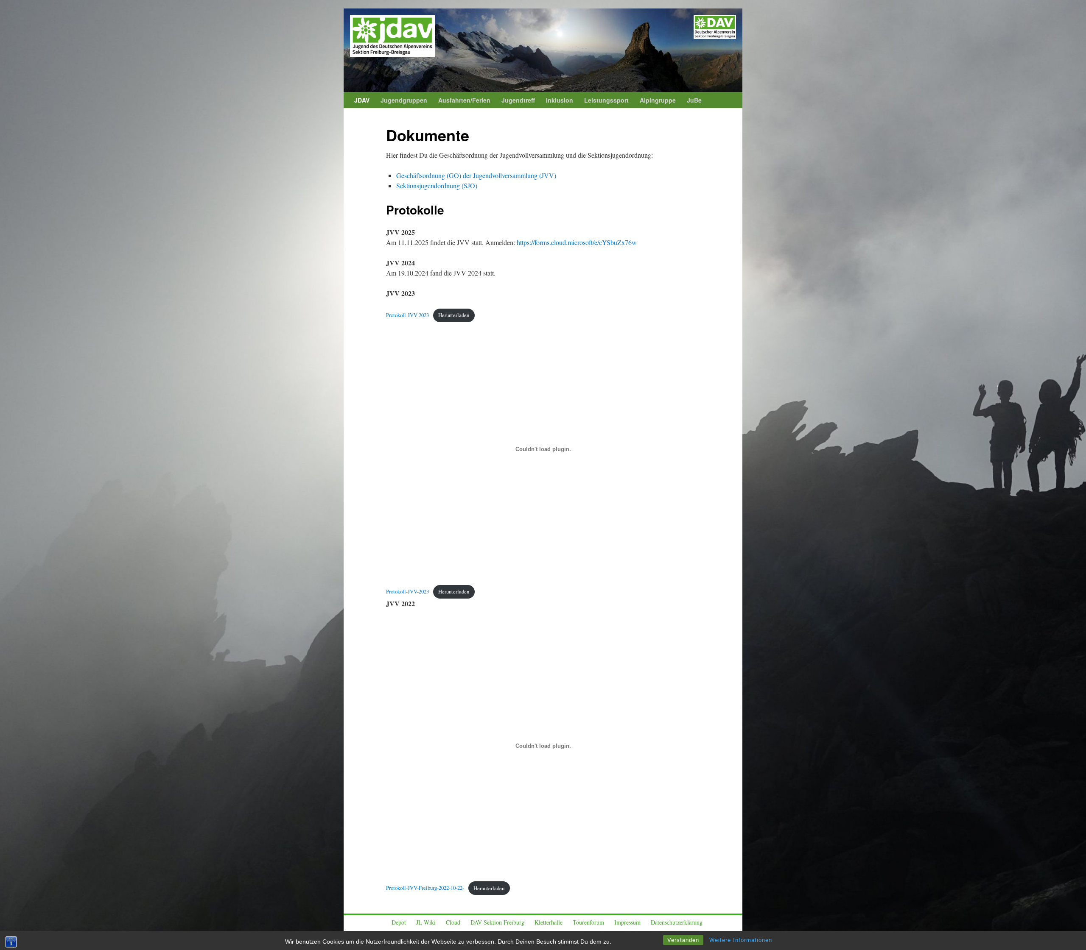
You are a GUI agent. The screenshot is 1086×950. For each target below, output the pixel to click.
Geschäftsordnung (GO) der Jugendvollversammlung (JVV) (476, 175)
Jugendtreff (518, 100)
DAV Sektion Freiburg (497, 922)
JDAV (361, 100)
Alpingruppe (658, 100)
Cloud (453, 922)
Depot (399, 922)
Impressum (627, 922)
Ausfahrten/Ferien (464, 100)
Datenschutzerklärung (677, 922)
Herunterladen (453, 315)
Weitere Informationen (740, 940)
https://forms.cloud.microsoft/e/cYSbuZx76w (577, 242)
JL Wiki (426, 922)
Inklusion (559, 100)
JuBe (694, 100)
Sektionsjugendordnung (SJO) (436, 185)
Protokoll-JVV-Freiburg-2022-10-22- (425, 888)
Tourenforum (588, 922)
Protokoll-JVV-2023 (407, 315)
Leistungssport (606, 100)
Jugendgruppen (404, 100)
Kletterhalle (549, 922)
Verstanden (683, 940)
